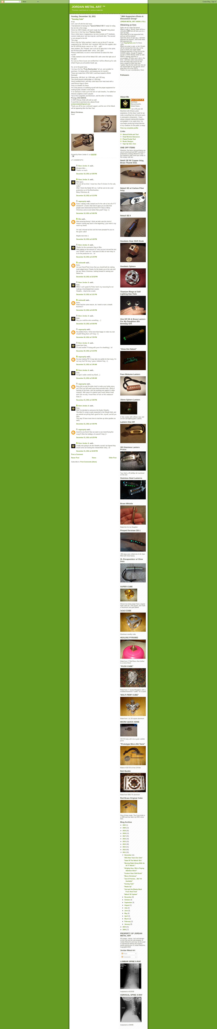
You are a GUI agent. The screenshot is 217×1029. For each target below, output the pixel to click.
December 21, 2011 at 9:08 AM (86, 378)
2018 (124, 833)
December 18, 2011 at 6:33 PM (86, 257)
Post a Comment (77, 454)
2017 (124, 836)
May (126, 913)
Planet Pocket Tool (129, 139)
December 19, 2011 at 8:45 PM (86, 310)
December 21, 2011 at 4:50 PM (86, 424)
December (128, 855)
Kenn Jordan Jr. (83, 166)
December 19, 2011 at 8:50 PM (86, 324)
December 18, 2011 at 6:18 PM (86, 239)
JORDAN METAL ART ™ (88, 6)
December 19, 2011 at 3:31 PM (86, 294)
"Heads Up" (128, 886)
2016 (124, 839)
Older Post (112, 458)
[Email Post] (93, 156)
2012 (124, 849)
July (126, 908)
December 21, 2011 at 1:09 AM (86, 364)
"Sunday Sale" (77, 19)
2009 (124, 929)
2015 (124, 841)
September (128, 902)
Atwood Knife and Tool (131, 134)
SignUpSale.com (130, 43)
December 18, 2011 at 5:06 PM (86, 213)
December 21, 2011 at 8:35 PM (86, 437)
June (126, 910)
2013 (124, 847)
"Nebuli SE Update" (131, 894)
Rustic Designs (128, 141)
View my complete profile (129, 128)
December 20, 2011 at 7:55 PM (86, 337)
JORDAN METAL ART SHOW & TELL (133, 21)
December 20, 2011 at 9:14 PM (86, 351)
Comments (127, 957)
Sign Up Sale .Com (129, 144)
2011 (124, 852)
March (126, 919)
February (127, 921)
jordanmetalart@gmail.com (80, 104)
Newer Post (75, 458)
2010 (124, 927)
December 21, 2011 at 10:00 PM (87, 451)
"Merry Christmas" (130, 876)
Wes (79, 219)
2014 (124, 844)
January (127, 924)
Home (94, 458)
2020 (124, 828)
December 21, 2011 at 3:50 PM (86, 400)
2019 (124, 830)
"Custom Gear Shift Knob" (133, 873)
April (126, 916)
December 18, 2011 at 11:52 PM (87, 277)
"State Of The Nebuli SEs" (133, 860)
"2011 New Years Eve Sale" (133, 858)
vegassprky (82, 201)
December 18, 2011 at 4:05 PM (86, 174)
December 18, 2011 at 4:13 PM (86, 195)
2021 (124, 825)
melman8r (81, 263)
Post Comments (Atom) (88, 462)
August (127, 905)
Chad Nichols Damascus (131, 137)
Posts (125, 953)
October (127, 900)
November (128, 897)
